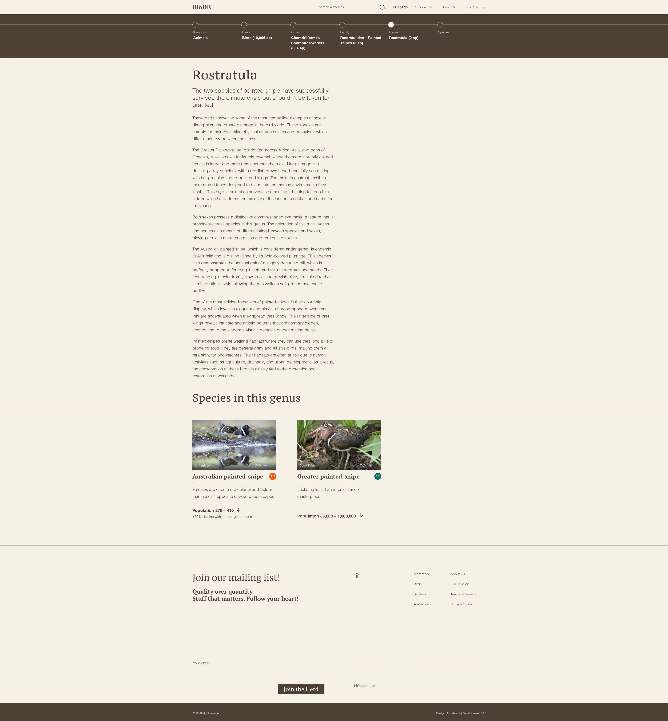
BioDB (201, 7)
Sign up (480, 7)
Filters (445, 7)
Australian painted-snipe (227, 476)
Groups (421, 7)
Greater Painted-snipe (220, 149)
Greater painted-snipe (328, 476)
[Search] (383, 7)
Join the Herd (301, 689)
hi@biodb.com (365, 685)
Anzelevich (454, 713)
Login (468, 7)
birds (209, 117)
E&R (483, 713)
